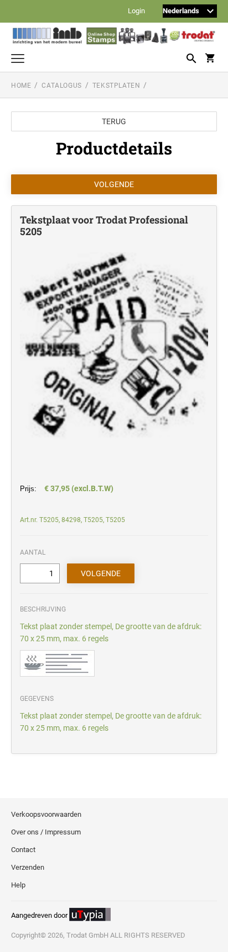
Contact (23, 849)
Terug (114, 121)
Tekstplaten (116, 85)
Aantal (32, 552)
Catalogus (61, 85)
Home (21, 85)
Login (136, 11)
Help (18, 885)
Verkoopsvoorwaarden (46, 814)
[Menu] (17, 60)
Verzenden (27, 867)
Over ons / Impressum (46, 832)
